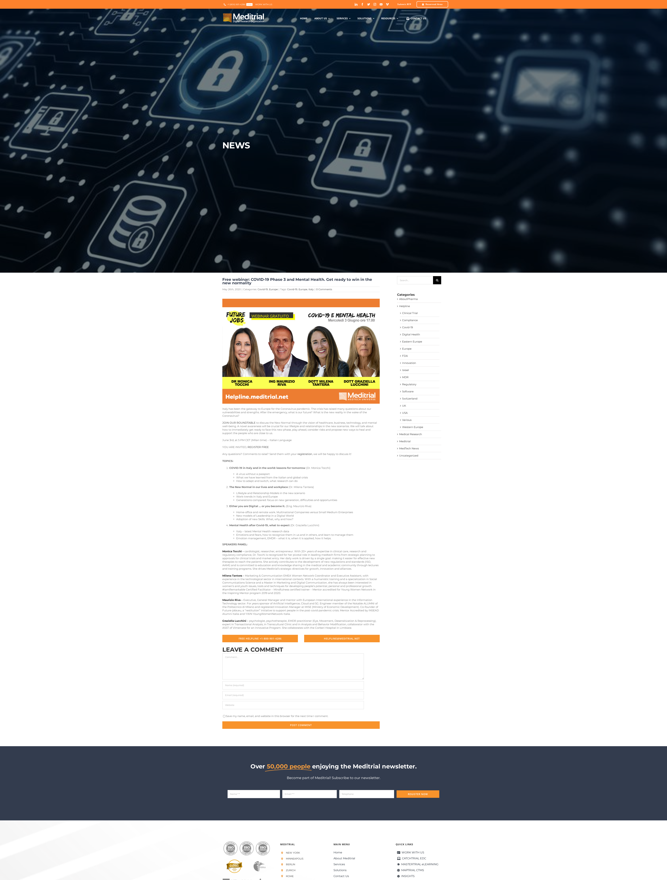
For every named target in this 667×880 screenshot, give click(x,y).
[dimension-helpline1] (301, 300)
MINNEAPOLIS (294, 858)
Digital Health (411, 334)
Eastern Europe (412, 341)
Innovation (409, 363)
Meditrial (405, 441)
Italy (311, 289)
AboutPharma (408, 299)
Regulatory (409, 384)
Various (406, 420)
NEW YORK (293, 852)
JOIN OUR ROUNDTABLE (239, 422)
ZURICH (290, 870)
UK (404, 405)
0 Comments (324, 289)
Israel (405, 370)
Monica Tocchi (232, 551)
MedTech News (409, 448)
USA (405, 412)
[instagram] (374, 4)
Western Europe (412, 427)
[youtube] (381, 4)
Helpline (404, 306)
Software (408, 391)
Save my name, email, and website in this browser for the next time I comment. (277, 716)
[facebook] (362, 4)
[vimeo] (387, 4)
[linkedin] (356, 4)
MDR (405, 377)
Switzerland (409, 398)
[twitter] (368, 4)
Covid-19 (263, 289)
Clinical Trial (410, 313)
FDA (405, 355)
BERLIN (290, 864)
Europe (273, 289)
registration (304, 454)
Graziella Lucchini (234, 620)
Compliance (410, 320)
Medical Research (410, 434)
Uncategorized (408, 455)
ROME (290, 876)
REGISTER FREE (258, 447)
